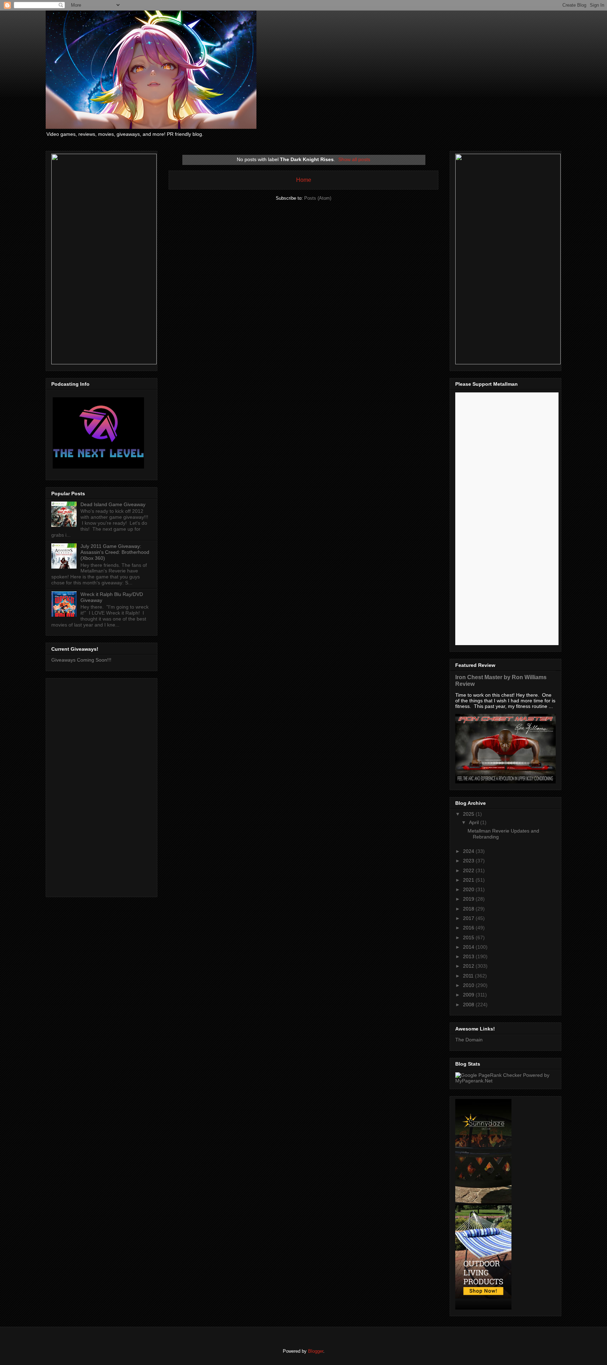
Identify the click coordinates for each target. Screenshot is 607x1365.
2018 (469, 909)
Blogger (315, 1351)
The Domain (469, 1039)
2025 (469, 814)
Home (303, 180)
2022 (469, 870)
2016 (469, 927)
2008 (469, 1004)
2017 (469, 918)
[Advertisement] (101, 786)
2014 (469, 947)
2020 (469, 889)
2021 (469, 880)
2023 (469, 860)
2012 (469, 966)
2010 (469, 985)
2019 (469, 899)
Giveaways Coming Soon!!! (81, 660)
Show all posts (354, 159)
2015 (469, 937)
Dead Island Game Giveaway (112, 504)
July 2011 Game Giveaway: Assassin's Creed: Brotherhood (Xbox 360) (114, 552)
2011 (469, 976)
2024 (469, 851)
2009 (469, 995)
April (474, 822)
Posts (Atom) (317, 198)
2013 (469, 956)
